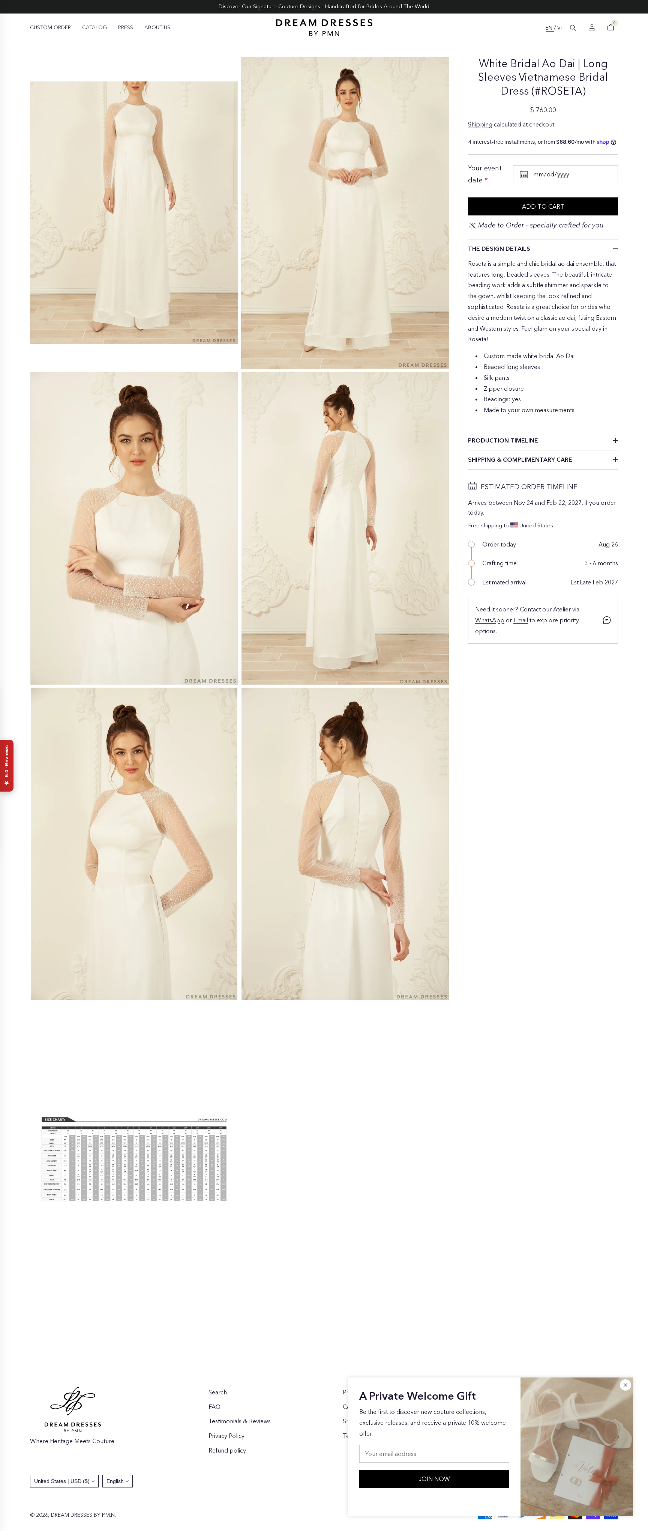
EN (550, 27)
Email (520, 620)
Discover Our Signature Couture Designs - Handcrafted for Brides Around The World (324, 6)
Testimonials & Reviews (239, 1421)
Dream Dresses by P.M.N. (83, 1514)
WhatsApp (489, 620)
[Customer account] (591, 27)
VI (559, 27)
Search (217, 1392)
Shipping (480, 124)
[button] (573, 27)
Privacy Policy (226, 1435)
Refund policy (227, 1450)
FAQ (214, 1407)
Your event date (485, 174)
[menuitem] (50, 27)
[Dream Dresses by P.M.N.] (324, 27)
